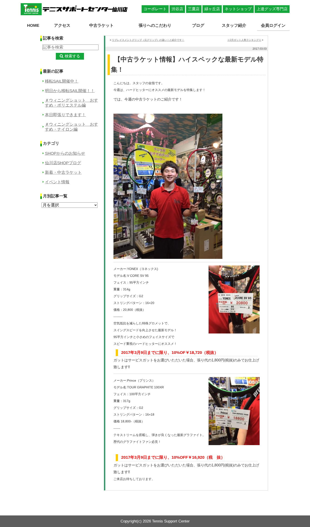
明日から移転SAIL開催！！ (70, 90)
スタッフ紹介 (234, 25)
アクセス (62, 25)
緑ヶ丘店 (212, 9)
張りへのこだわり (155, 25)
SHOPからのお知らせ (65, 153)
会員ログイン (273, 25)
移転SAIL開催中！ (61, 81)
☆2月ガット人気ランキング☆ (244, 40)
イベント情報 (57, 182)
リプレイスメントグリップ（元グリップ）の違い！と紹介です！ (148, 40)
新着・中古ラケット (63, 172)
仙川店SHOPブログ (63, 163)
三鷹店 (193, 9)
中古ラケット (101, 25)
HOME (33, 25)
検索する (72, 56)
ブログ (198, 25)
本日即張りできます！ (65, 115)
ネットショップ (238, 9)
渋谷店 (177, 9)
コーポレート (155, 9)
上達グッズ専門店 (272, 9)
